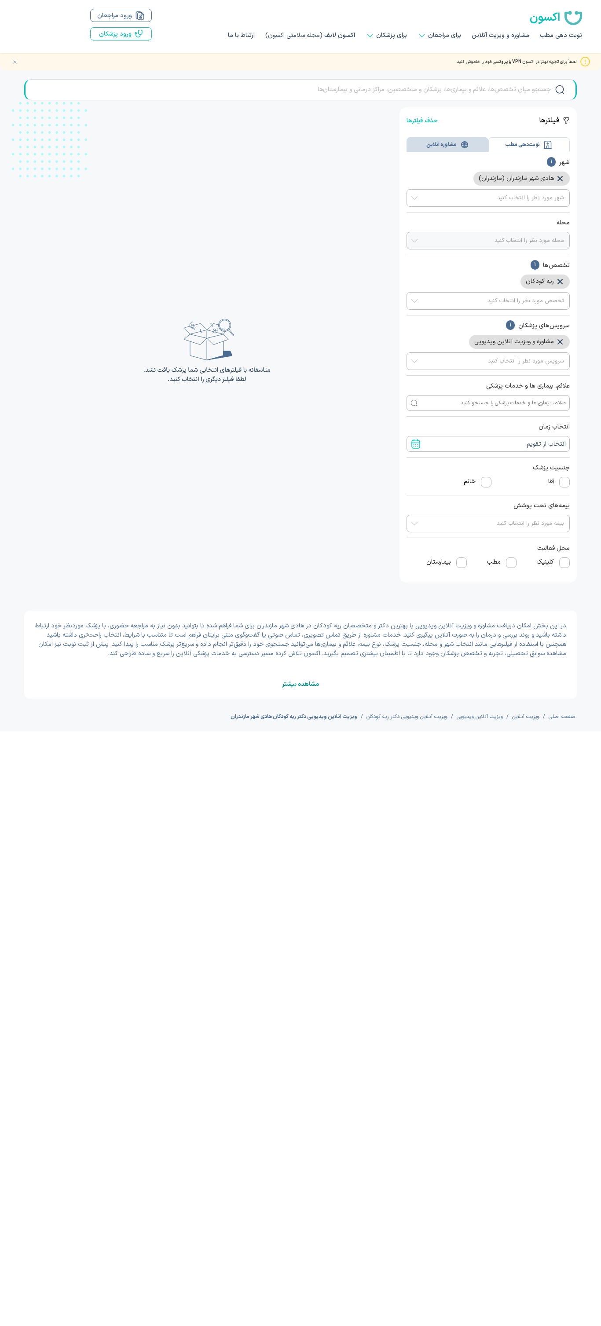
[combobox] (488, 198)
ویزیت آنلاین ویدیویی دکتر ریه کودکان (406, 717)
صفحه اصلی (562, 717)
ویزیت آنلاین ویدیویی (480, 717)
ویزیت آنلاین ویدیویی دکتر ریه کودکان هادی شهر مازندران (294, 717)
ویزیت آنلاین (525, 717)
